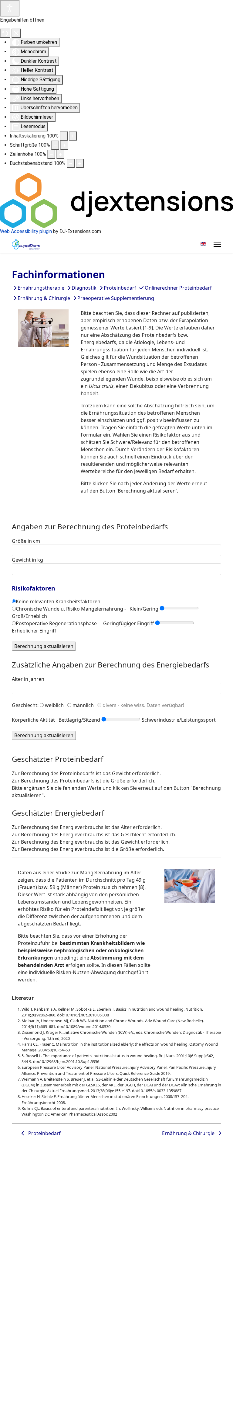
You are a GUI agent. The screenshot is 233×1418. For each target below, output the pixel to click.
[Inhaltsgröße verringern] (64, 136)
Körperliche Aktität (33, 719)
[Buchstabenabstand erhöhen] (80, 163)
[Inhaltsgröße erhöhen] (73, 136)
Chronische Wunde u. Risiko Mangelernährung (69, 608)
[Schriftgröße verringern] (55, 145)
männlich (83, 705)
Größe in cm (26, 541)
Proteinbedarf (43, 1133)
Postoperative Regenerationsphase (56, 623)
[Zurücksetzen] (5, 33)
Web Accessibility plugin (26, 231)
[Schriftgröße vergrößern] (64, 145)
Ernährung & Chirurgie (190, 1133)
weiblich (54, 705)
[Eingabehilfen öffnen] (9, 8)
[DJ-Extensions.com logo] (116, 200)
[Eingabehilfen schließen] (16, 33)
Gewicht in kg (27, 559)
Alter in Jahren (28, 679)
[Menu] (217, 244)
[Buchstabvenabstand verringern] (71, 163)
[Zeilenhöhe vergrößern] (60, 154)
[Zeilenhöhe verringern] (51, 154)
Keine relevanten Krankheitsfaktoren (58, 601)
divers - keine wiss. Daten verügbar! (143, 705)
